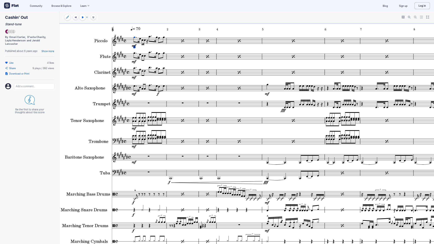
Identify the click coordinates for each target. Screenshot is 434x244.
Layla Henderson (15, 40)
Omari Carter (17, 37)
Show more (48, 51)
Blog (385, 5)
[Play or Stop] (83, 17)
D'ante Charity (36, 37)
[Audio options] (87, 17)
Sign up (403, 5)
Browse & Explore (61, 5)
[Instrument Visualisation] (93, 17)
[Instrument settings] (67, 17)
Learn (83, 5)
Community (36, 5)
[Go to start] (75, 17)
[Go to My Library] (11, 6)
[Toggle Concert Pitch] (403, 17)
